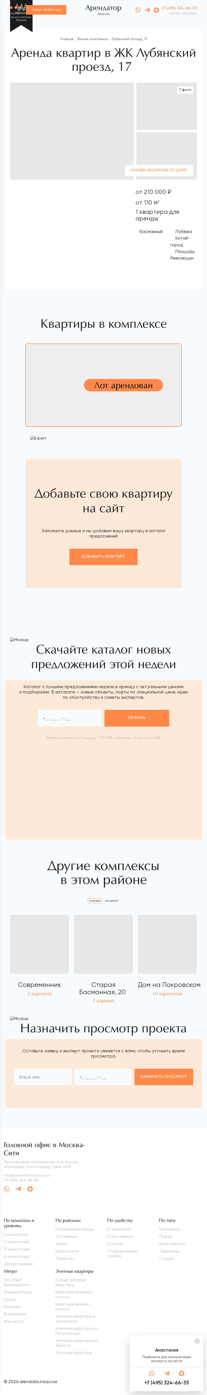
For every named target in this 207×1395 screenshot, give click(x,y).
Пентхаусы (169, 1229)
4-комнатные (17, 1256)
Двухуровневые (18, 1263)
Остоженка (66, 1236)
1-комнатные (16, 1234)
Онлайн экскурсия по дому (159, 170)
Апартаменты (172, 1243)
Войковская (15, 1314)
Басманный (151, 231)
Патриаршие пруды (75, 1229)
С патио (115, 1243)
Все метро (14, 1321)
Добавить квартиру (103, 557)
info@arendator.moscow (27, 1175)
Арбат (62, 1243)
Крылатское (67, 1251)
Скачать (137, 718)
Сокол (10, 1299)
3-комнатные (16, 1249)
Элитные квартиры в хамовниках (75, 1318)
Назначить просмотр (163, 1077)
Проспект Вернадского (16, 1282)
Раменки (12, 1306)
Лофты (165, 1236)
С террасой (119, 1229)
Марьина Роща (18, 1292)
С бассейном (120, 1236)
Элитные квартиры (74, 1352)
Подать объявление (46, 10)
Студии (166, 1258)
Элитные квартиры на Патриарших (77, 1331)
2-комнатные (16, 1241)
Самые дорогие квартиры (71, 1282)
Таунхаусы (169, 1251)
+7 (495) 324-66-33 (179, 8)
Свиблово (65, 1258)
